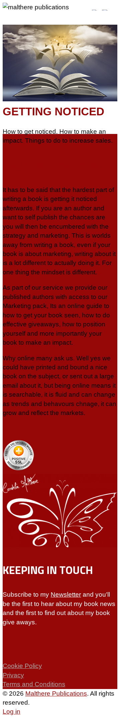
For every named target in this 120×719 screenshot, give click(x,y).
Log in (11, 711)
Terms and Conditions (34, 684)
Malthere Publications (56, 693)
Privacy (13, 675)
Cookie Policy (22, 665)
